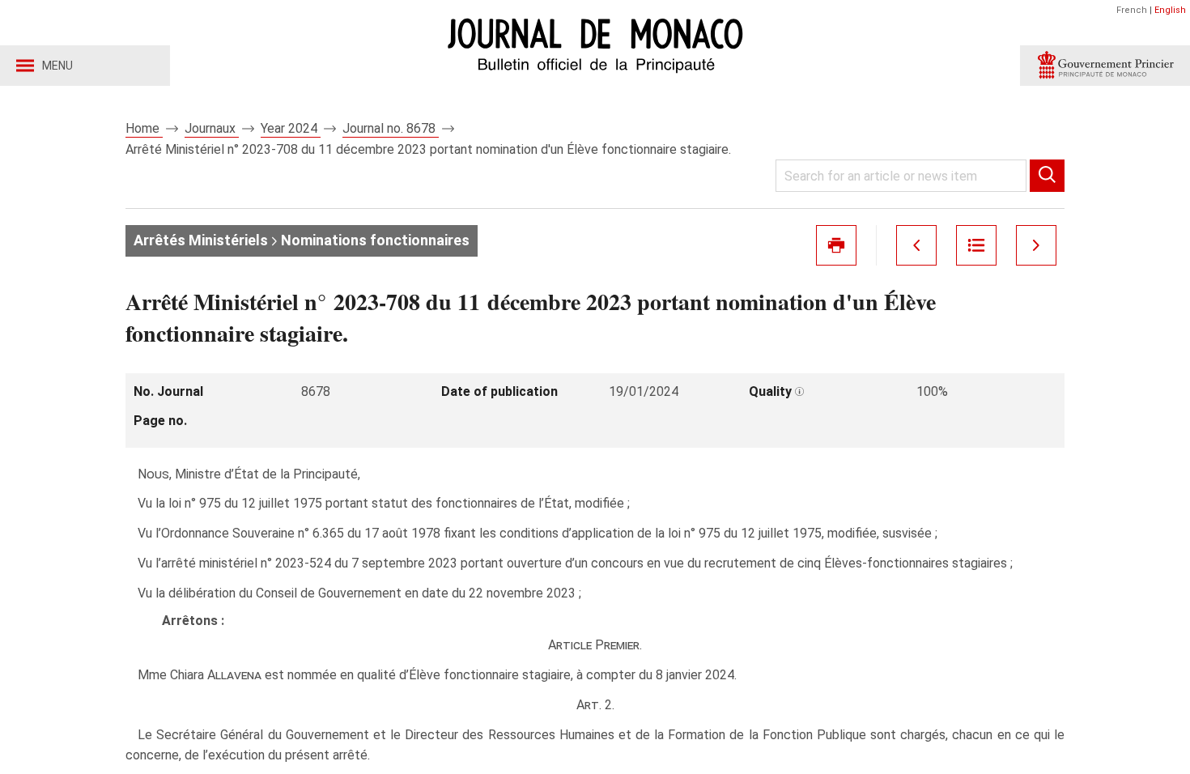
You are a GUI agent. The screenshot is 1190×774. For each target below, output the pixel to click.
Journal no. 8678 (390, 128)
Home (144, 128)
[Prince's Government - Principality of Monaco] (1105, 65)
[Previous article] (916, 245)
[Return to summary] (976, 245)
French (1131, 10)
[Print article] (836, 245)
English (1170, 10)
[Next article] (1036, 245)
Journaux (212, 128)
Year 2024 (291, 128)
